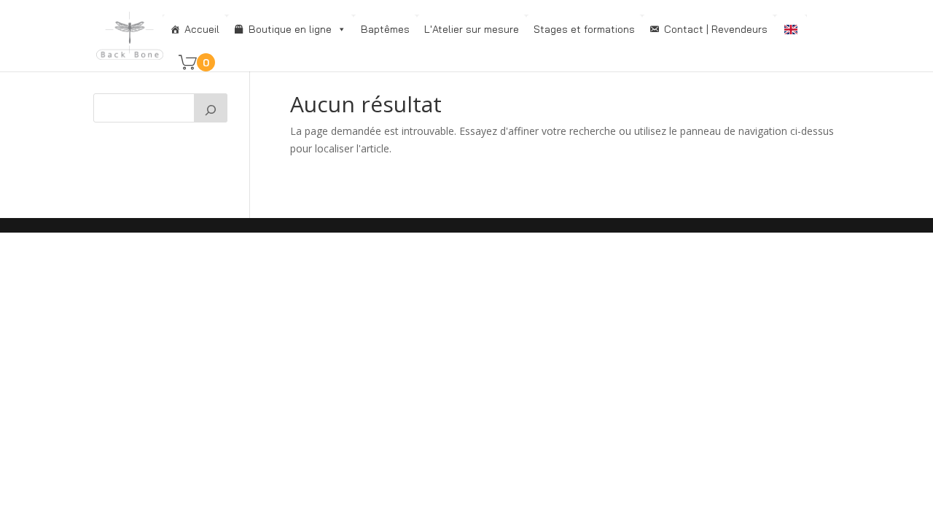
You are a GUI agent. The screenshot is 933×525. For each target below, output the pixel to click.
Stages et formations (584, 29)
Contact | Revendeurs (716, 29)
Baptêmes (385, 29)
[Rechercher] (210, 107)
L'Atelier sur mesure (471, 29)
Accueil (201, 29)
